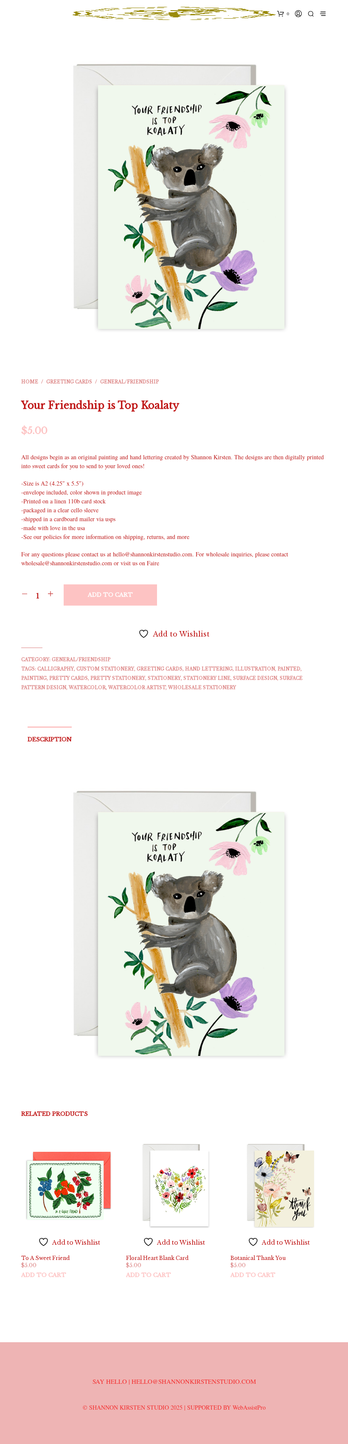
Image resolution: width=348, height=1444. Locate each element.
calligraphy (55, 669)
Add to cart (43, 1275)
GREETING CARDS (69, 382)
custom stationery (105, 669)
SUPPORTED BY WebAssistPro (226, 1407)
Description (50, 739)
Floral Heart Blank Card (157, 1258)
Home (29, 382)
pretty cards (68, 678)
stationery (164, 678)
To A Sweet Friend (45, 1258)
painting (34, 678)
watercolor (87, 687)
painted (289, 669)
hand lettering (209, 669)
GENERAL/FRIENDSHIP (129, 382)
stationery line (206, 678)
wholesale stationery (202, 687)
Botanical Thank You (258, 1258)
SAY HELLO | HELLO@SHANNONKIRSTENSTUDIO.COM (174, 1381)
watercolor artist (137, 687)
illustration (255, 669)
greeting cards (159, 669)
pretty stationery (117, 678)
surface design (255, 678)
